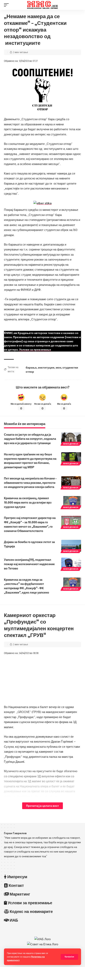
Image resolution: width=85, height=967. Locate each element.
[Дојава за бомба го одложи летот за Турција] (71, 546)
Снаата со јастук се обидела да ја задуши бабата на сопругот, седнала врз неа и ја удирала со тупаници (30, 439)
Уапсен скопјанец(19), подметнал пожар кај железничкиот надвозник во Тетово (29, 564)
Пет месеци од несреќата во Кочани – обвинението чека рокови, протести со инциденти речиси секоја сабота (30, 482)
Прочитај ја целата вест (42, 805)
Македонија (70, 444)
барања (31, 367)
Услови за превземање (35, 349)
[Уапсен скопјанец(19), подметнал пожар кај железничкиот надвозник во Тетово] (71, 563)
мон (58, 367)
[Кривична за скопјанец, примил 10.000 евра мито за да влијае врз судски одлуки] (71, 502)
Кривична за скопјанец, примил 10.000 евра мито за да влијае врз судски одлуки (27, 502)
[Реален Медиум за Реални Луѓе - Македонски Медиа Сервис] (42, 5)
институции (46, 367)
